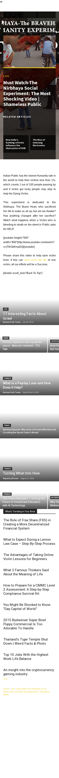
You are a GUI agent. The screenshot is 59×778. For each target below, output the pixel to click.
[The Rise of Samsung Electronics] (43, 127)
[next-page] (7, 679)
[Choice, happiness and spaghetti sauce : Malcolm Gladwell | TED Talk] (23, 339)
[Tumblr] (27, 762)
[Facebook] (9, 762)
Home (6, 688)
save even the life (35, 260)
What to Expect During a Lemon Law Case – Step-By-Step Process (29, 542)
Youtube (32, 767)
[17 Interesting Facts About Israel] (29, 303)
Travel (7, 425)
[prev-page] (4, 679)
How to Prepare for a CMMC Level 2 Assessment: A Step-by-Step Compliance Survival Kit (29, 589)
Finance (7, 378)
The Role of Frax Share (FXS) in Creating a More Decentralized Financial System (27, 524)
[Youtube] (24, 767)
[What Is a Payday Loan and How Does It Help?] (29, 374)
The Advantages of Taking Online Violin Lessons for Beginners (28, 557)
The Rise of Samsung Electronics (39, 142)
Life (6, 76)
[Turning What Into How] (29, 460)
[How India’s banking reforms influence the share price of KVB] (16, 127)
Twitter (15, 767)
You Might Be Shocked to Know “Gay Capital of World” (26, 607)
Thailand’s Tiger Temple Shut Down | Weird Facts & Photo (25, 641)
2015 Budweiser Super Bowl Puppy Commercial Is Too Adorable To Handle (24, 624)
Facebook (17, 762)
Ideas (6, 338)
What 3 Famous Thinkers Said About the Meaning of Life (26, 572)
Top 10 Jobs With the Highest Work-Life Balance (25, 657)
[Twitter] (9, 767)
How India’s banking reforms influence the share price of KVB (16, 143)
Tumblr (33, 762)
